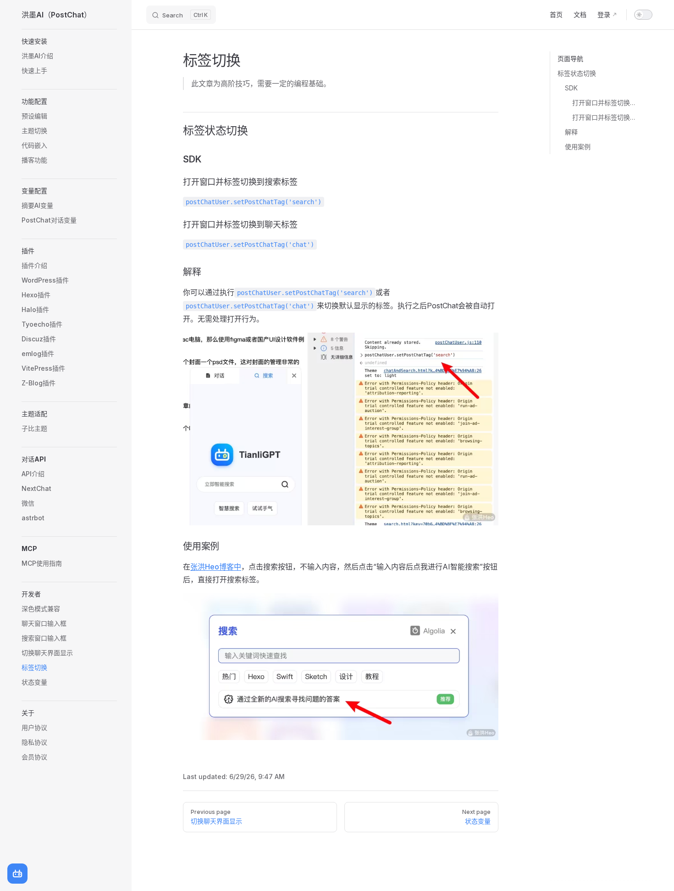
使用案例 (578, 146)
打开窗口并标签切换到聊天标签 (605, 117)
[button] (69, 41)
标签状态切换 (577, 73)
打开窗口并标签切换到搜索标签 (605, 102)
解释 (571, 132)
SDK (571, 88)
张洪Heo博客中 (215, 566)
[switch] (643, 15)
